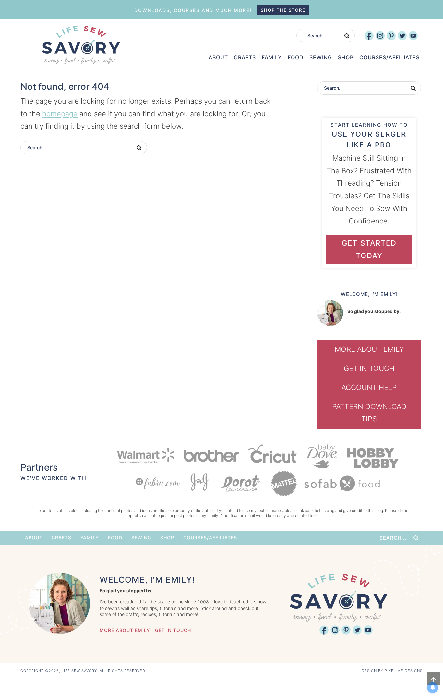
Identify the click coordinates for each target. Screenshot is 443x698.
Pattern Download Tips (369, 412)
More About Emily (369, 349)
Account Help (369, 387)
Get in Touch (369, 368)
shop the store (283, 10)
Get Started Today (369, 249)
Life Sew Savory (80, 45)
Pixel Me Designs (404, 671)
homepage (60, 113)
